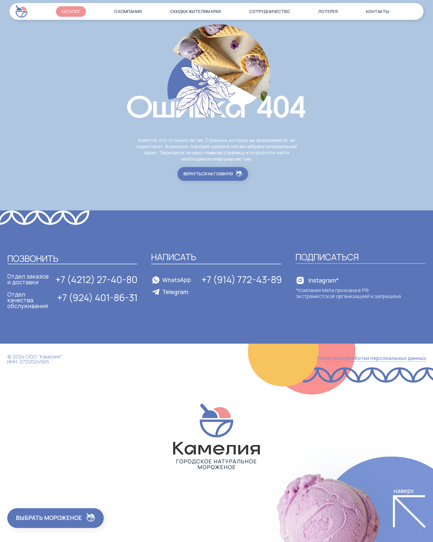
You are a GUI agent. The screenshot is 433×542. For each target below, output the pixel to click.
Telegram (175, 292)
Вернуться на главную (208, 174)
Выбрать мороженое (49, 518)
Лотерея (328, 11)
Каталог (70, 11)
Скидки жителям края (195, 11)
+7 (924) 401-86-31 (97, 297)
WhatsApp (176, 280)
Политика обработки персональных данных (371, 358)
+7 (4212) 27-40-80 (96, 279)
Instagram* (323, 280)
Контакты (377, 11)
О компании (128, 11)
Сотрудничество (269, 11)
